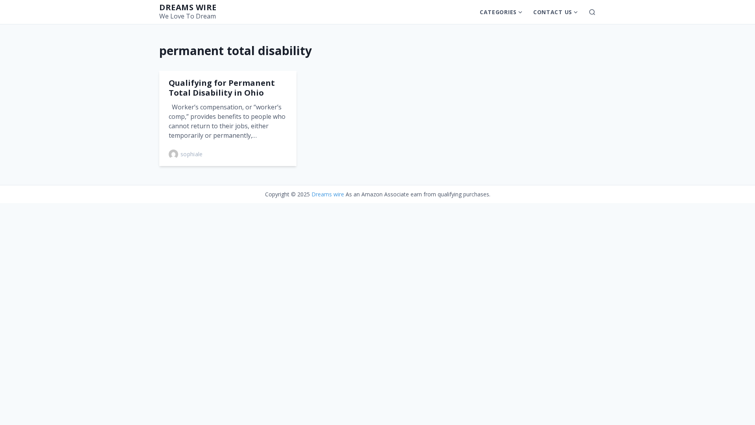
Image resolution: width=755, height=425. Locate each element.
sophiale (191, 154)
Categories (498, 12)
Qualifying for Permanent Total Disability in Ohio (222, 88)
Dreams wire (188, 7)
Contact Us (552, 12)
